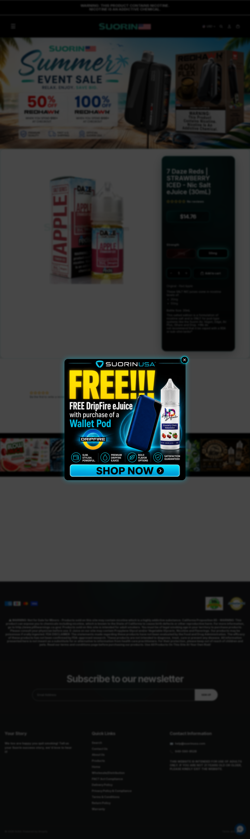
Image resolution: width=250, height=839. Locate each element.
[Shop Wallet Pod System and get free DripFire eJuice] (125, 419)
